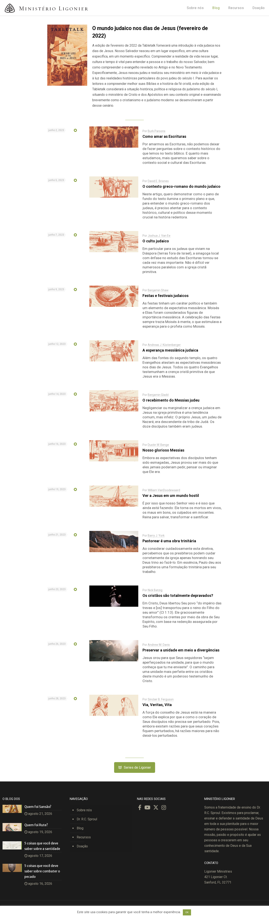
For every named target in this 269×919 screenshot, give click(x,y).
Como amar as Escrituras (164, 136)
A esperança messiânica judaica (170, 350)
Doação (82, 846)
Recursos (84, 837)
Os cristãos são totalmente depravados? (177, 595)
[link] (67, 55)
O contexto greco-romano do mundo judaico (181, 186)
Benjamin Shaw (158, 290)
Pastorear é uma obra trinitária (169, 541)
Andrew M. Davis (159, 644)
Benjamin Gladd (158, 394)
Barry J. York (156, 535)
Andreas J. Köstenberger (164, 345)
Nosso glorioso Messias (163, 450)
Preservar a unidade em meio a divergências (180, 650)
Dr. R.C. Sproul (87, 819)
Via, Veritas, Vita (157, 704)
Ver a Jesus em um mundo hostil (170, 495)
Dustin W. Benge (158, 444)
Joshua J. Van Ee (159, 235)
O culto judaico (155, 241)
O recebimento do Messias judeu (170, 400)
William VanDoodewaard (164, 490)
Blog (80, 828)
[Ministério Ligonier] (46, 8)
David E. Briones (158, 181)
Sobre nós (84, 810)
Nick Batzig (155, 590)
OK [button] (187, 912)
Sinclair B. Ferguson (161, 699)
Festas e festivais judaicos (165, 295)
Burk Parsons (156, 131)
